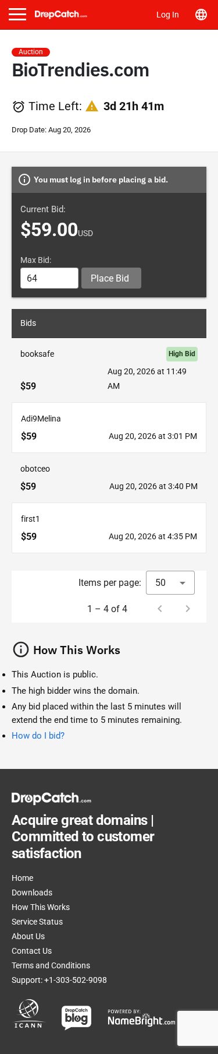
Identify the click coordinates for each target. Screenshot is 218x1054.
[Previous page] (160, 609)
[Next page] (188, 609)
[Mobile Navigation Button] (17, 14)
